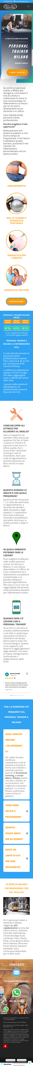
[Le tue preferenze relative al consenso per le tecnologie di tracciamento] (30, 1063)
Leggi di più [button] (8, 689)
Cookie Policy (21, 1060)
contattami (16, 301)
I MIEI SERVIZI (17, 72)
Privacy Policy (10, 1060)
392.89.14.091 (8, 1)
